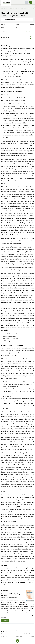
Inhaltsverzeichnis (9, 19)
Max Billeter (30, 32)
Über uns (15, 634)
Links (32, 636)
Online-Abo (4, 636)
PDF (31, 38)
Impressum (4, 634)
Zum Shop (5, 620)
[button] (26, 2)
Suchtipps (19, 636)
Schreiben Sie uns (28, 634)
